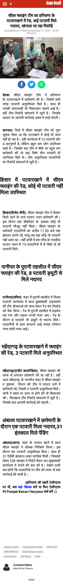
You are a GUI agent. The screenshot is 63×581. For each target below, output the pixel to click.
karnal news (10, 556)
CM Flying (25, 556)
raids (37, 556)
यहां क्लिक (24, 487)
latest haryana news (33, 552)
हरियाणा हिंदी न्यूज (11, 552)
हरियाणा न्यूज (52, 547)
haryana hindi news (32, 547)
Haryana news (11, 547)
